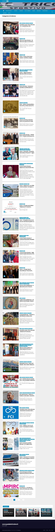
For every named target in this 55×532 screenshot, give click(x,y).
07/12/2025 (22, 75)
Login (52, 530)
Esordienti (25, 345)
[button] (52, 11)
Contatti (44, 530)
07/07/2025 (22, 169)
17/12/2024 (22, 272)
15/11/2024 (22, 397)
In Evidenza (21, 84)
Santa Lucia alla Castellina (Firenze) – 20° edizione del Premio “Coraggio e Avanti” (25, 444)
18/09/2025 (22, 154)
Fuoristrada (45, 10)
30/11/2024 (22, 317)
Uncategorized (22, 164)
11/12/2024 (22, 288)
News (24, 84)
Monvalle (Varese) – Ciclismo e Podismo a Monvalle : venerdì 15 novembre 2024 (26, 396)
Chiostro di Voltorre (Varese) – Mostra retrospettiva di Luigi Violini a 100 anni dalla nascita (26, 121)
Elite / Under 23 (22, 345)
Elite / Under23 (28, 10)
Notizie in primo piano (30, 163)
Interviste (24, 163)
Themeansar (19, 530)
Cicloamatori (21, 439)
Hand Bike (39, 10)
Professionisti (9, 10)
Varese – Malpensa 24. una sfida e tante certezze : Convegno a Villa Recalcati (26, 187)
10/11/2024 (22, 490)
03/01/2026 (22, 27)
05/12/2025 (22, 107)
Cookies (47, 530)
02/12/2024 (22, 302)
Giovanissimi (29, 345)
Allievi (20, 298)
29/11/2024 (22, 333)
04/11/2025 (22, 137)
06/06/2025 (22, 208)
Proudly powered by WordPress (6, 530)
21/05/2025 (22, 223)
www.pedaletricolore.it (10, 524)
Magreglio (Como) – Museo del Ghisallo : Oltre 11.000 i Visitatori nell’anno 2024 (26, 365)
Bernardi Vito (27, 27)
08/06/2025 (22, 188)
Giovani (15, 10)
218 (21, 499)
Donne (33, 10)
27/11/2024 (22, 366)
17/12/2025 (22, 43)
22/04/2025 (22, 255)
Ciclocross (25, 439)
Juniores (21, 10)
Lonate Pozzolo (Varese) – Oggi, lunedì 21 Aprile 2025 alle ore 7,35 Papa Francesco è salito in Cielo (26, 254)
